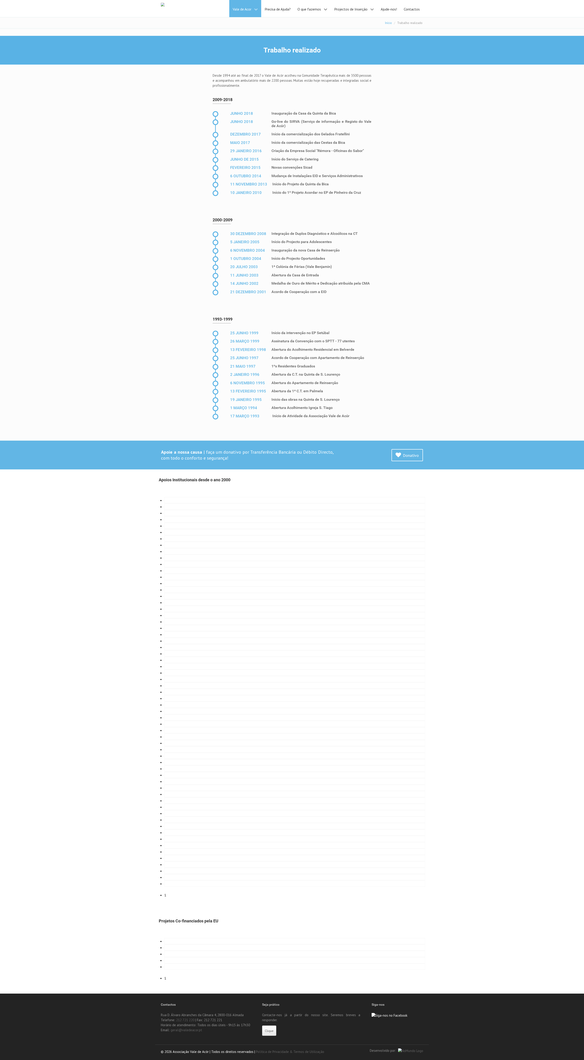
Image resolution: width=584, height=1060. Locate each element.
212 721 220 (185, 1020)
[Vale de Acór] (174, 5)
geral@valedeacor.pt (186, 1030)
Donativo (411, 455)
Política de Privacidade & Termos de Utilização (290, 1052)
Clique (269, 1031)
